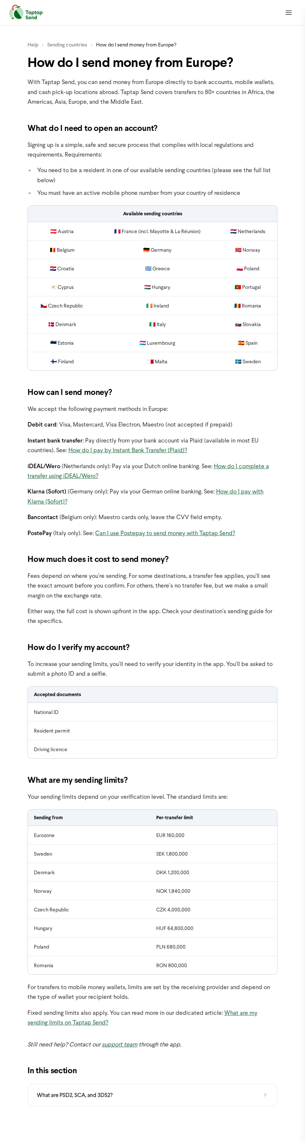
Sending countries (67, 44)
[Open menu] (288, 12)
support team (119, 1044)
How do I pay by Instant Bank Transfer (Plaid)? (127, 449)
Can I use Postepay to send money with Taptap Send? (165, 532)
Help (33, 44)
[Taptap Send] (26, 12)
